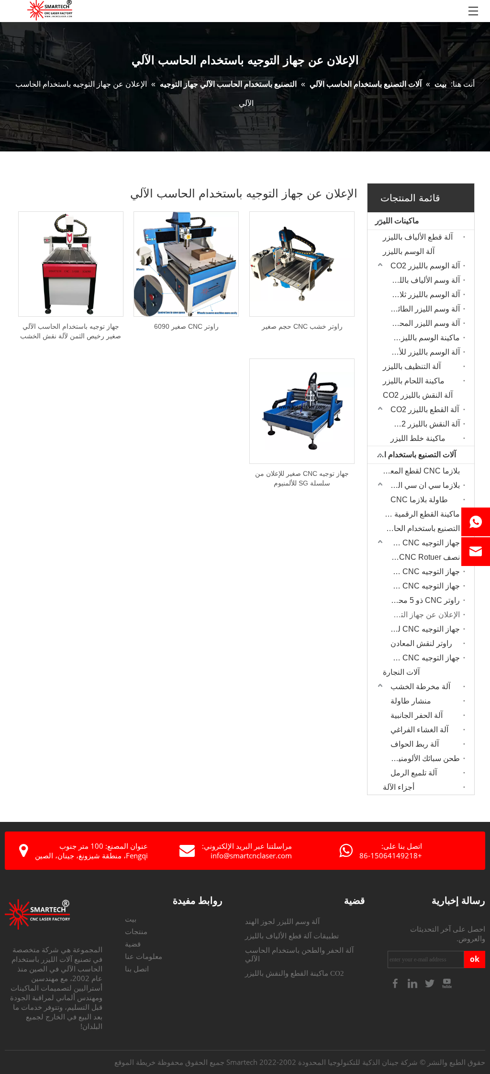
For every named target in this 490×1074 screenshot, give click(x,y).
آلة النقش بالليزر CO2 (418, 395)
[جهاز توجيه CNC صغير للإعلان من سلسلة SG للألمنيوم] (302, 411)
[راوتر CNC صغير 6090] (186, 263)
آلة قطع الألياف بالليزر (418, 237)
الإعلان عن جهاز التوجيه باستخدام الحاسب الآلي (423, 615)
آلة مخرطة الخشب (420, 686)
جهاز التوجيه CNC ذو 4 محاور (423, 586)
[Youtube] (447, 983)
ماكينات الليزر (397, 221)
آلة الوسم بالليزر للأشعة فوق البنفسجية (423, 352)
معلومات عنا (143, 956)
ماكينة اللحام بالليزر (414, 381)
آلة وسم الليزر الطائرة (425, 309)
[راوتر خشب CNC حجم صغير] (302, 263)
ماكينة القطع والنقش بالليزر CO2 (294, 973)
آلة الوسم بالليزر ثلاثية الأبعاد (423, 294)
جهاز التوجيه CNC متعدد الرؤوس (423, 658)
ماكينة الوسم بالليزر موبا (423, 338)
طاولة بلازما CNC (419, 500)
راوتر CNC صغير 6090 (186, 326)
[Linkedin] (413, 983)
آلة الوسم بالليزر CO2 (425, 266)
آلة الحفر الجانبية (416, 715)
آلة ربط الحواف (414, 744)
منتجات (136, 931)
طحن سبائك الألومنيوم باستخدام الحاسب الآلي (423, 758)
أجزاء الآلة (398, 787)
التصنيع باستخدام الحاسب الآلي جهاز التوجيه (419, 528)
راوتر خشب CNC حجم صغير (302, 326)
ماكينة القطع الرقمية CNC (419, 514)
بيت (130, 919)
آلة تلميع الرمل (413, 773)
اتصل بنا (137, 969)
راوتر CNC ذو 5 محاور (424, 600)
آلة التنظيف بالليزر (412, 366)
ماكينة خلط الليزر (417, 438)
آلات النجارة (401, 672)
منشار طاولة (410, 701)
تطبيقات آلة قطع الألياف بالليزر (292, 936)
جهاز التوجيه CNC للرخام (423, 629)
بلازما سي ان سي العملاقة (423, 485)
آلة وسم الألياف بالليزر (424, 280)
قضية (133, 944)
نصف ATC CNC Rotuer (423, 557)
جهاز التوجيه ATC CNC (423, 543)
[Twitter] (430, 983)
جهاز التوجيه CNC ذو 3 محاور (423, 571)
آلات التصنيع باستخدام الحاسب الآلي (412, 454)
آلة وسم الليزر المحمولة (423, 323)
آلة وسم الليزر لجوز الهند (282, 921)
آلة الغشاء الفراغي (419, 730)
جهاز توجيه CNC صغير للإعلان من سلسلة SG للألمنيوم (302, 478)
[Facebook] (396, 983)
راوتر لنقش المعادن (421, 643)
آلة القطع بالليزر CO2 (424, 409)
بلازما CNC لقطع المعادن (419, 471)
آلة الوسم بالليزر (408, 251)
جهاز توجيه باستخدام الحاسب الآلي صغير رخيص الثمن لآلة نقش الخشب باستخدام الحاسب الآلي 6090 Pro (70, 332)
